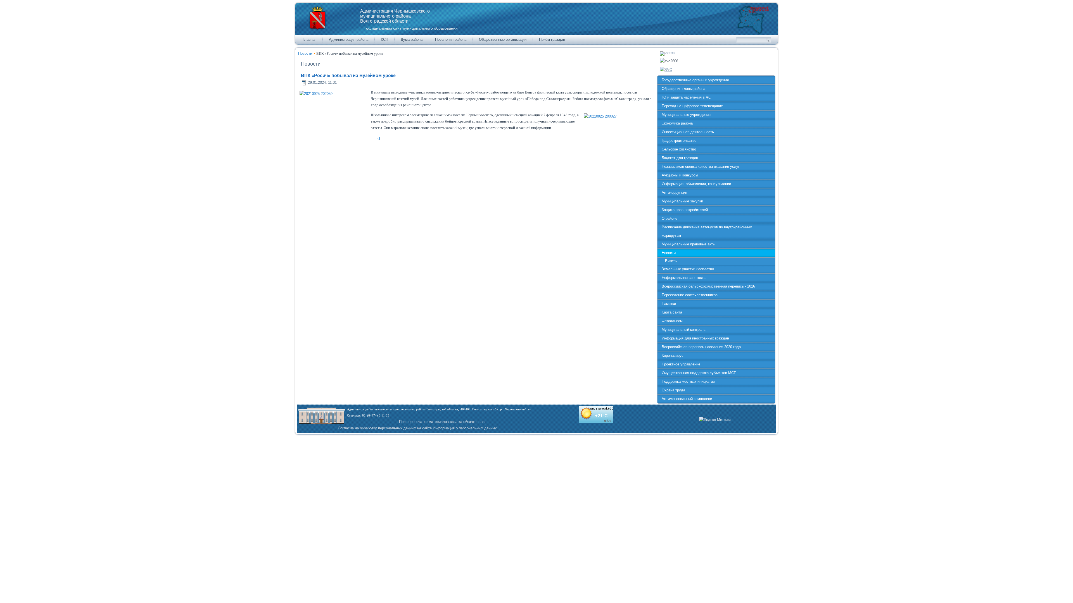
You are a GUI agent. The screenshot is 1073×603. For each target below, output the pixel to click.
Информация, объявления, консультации (696, 184)
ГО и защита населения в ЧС (686, 97)
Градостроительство (679, 140)
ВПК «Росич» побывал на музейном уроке (348, 75)
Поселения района (450, 39)
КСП (384, 39)
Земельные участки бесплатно (688, 269)
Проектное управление (681, 364)
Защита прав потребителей (685, 210)
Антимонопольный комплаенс (687, 399)
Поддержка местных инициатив (688, 381)
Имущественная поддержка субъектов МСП (699, 373)
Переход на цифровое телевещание (692, 106)
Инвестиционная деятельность (688, 132)
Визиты (671, 261)
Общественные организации (502, 39)
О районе (669, 218)
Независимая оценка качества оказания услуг (701, 166)
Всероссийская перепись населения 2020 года (701, 347)
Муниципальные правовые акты (688, 244)
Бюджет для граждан (680, 158)
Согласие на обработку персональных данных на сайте (385, 428)
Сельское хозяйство (679, 149)
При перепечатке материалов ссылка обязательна (442, 422)
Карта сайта (672, 312)
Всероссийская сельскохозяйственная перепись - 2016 (708, 286)
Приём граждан (552, 39)
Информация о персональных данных (465, 428)
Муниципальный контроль (684, 329)
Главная (309, 39)
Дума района (411, 39)
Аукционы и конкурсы (680, 175)
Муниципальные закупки (682, 201)
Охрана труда (673, 390)
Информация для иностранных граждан (695, 338)
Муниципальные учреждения (686, 115)
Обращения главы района (683, 89)
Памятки (669, 304)
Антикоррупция (674, 192)
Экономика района (677, 123)
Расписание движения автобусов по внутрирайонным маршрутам (707, 231)
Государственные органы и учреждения (695, 80)
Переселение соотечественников (690, 295)
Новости (305, 53)
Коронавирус (672, 355)
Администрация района (348, 39)
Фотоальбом (672, 321)
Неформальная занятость (684, 278)
